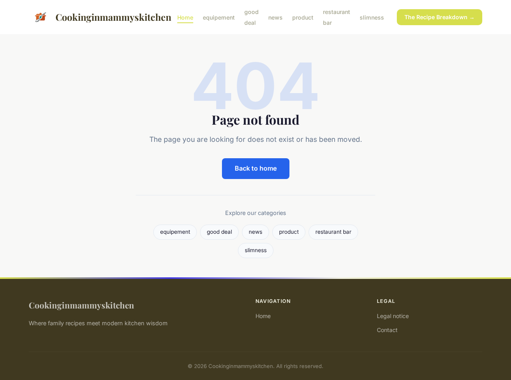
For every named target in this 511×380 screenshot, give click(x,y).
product (302, 17)
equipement (219, 17)
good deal (251, 17)
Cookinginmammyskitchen (109, 17)
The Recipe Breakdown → (439, 17)
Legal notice (393, 315)
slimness (372, 17)
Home (185, 17)
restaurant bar (333, 232)
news (275, 17)
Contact (387, 329)
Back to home (256, 168)
